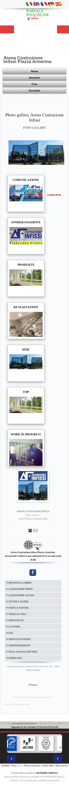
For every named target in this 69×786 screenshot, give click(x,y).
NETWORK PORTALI (47, 773)
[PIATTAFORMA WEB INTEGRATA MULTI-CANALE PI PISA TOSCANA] (46, 743)
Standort (34, 77)
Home (34, 71)
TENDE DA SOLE (17, 614)
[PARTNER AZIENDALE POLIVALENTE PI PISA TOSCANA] (9, 743)
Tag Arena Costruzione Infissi (17, 704)
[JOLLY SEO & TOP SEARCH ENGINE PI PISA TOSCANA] (27, 743)
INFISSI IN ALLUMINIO (19, 583)
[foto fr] (43, 4)
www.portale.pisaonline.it (24, 723)
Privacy (33, 685)
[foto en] (36, 4)
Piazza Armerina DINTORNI (22, 651)
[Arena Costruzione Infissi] (36, 152)
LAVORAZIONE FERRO (20, 589)
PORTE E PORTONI (18, 608)
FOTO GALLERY (34, 127)
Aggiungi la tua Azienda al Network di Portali (34, 727)
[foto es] (58, 4)
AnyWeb (5, 765)
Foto (35, 84)
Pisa (13, 765)
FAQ (10, 633)
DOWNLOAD (15, 658)
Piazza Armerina (32, 765)
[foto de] (51, 4)
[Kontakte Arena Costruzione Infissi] (33, 530)
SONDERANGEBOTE (19, 645)
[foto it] (29, 4)
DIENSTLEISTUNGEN (19, 639)
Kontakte (34, 90)
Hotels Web (48, 765)
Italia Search (61, 765)
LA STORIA (14, 626)
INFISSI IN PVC (16, 620)
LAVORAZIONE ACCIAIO (21, 595)
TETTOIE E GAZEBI (18, 601)
